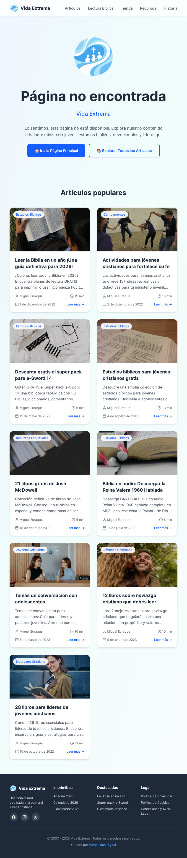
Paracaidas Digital (102, 845)
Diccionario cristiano (112, 809)
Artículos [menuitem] (73, 8)
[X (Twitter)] (35, 817)
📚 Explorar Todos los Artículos (124, 150)
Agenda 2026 (63, 796)
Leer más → (75, 304)
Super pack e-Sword (112, 802)
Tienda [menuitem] (127, 8)
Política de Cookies (155, 802)
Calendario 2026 (65, 802)
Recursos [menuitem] (148, 8)
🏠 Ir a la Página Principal (56, 150)
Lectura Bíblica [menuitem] (101, 8)
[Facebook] (14, 817)
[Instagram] (25, 817)
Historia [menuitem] (170, 8)
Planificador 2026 (66, 809)
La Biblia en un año (111, 796)
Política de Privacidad (157, 796)
